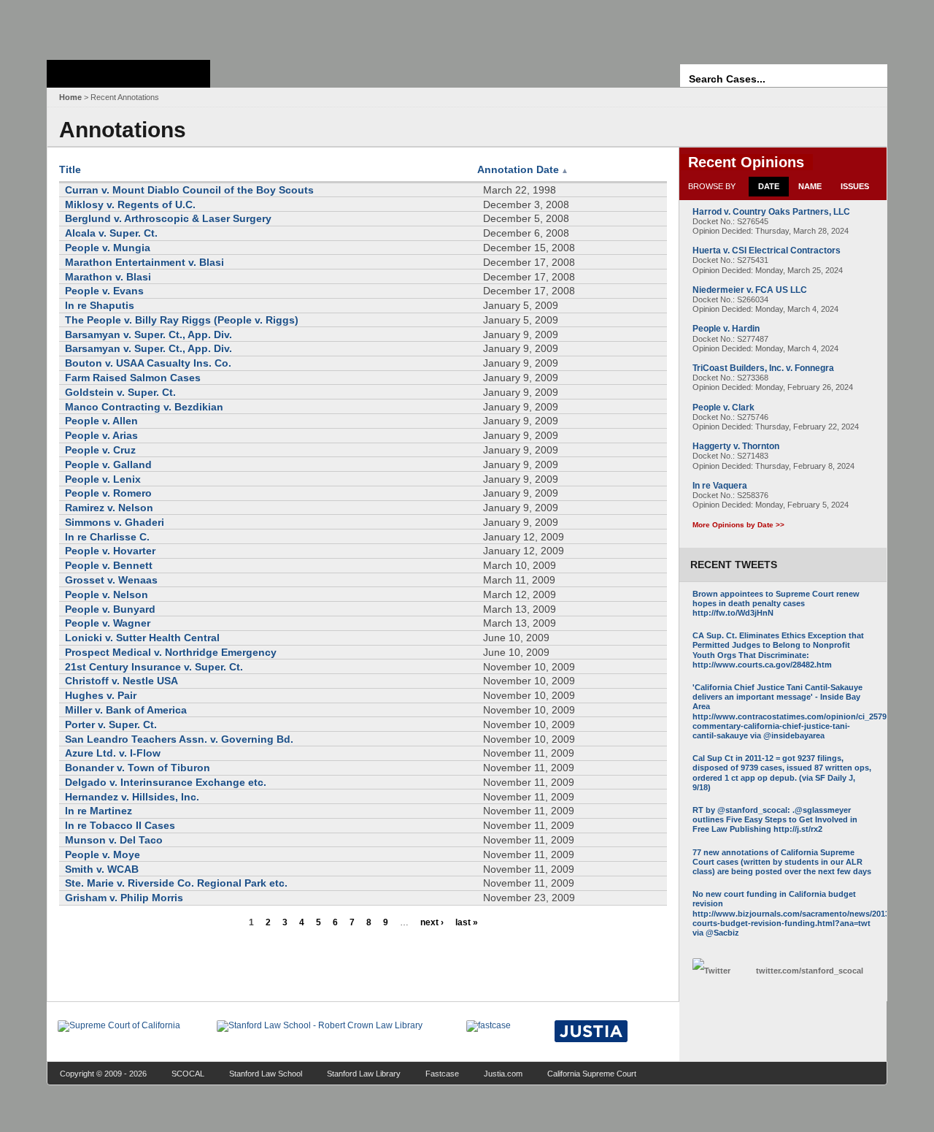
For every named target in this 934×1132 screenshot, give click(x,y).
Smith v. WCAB (102, 869)
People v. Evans (104, 291)
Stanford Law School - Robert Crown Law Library (126, 26)
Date (768, 186)
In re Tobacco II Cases (120, 825)
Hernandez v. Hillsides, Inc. (132, 797)
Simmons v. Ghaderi (114, 522)
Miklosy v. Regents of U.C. (130, 204)
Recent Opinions (746, 162)
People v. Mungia (107, 247)
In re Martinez (98, 811)
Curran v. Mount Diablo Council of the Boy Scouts (189, 190)
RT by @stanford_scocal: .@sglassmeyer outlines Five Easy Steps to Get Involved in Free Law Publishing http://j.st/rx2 (774, 819)
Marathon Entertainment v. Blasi (144, 262)
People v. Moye (102, 854)
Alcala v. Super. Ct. (111, 233)
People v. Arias (101, 435)
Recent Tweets (733, 564)
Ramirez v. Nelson (109, 507)
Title (70, 169)
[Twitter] (720, 971)
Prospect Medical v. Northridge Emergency (171, 652)
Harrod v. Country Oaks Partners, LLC (771, 212)
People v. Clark (723, 407)
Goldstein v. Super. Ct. (120, 392)
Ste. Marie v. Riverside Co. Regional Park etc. (176, 883)
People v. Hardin (726, 329)
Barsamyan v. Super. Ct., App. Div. (148, 334)
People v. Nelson (106, 594)
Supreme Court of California (128, 74)
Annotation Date (522, 169)
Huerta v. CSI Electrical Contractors (766, 250)
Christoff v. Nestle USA (121, 681)
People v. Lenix (103, 479)
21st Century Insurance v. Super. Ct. (154, 667)
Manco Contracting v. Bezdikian (144, 407)
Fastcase (442, 1073)
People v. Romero (108, 493)
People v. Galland (108, 464)
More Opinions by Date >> (738, 525)
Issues (855, 186)
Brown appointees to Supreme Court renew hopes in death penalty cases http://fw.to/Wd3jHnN (776, 603)
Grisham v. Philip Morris (124, 897)
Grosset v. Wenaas (111, 580)
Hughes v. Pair (100, 695)
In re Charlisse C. (107, 537)
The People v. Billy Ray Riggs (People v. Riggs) (181, 320)
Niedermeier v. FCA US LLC (749, 290)
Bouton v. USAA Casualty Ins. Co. (148, 363)
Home (70, 97)
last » (466, 922)
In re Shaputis (99, 305)
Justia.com (503, 1073)
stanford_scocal (809, 970)
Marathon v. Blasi (108, 277)
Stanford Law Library (364, 1073)
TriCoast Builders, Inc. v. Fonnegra (763, 368)
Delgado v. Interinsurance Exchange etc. (165, 782)
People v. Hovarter (110, 551)
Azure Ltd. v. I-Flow (113, 753)
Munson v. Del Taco (114, 840)
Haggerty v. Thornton (735, 446)
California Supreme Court (591, 1073)
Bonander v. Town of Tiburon (137, 767)
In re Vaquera (719, 486)
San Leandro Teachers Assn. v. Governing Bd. (179, 739)
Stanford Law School (265, 1073)
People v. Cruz (100, 450)
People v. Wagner (107, 623)
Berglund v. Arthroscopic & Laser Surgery (168, 218)
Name (810, 186)
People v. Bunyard (110, 609)
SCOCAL (187, 1073)
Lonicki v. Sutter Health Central (142, 637)
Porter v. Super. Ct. (111, 724)
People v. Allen (101, 421)
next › (432, 922)
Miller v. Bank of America (126, 710)
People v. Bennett (109, 565)
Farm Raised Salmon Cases (133, 377)
